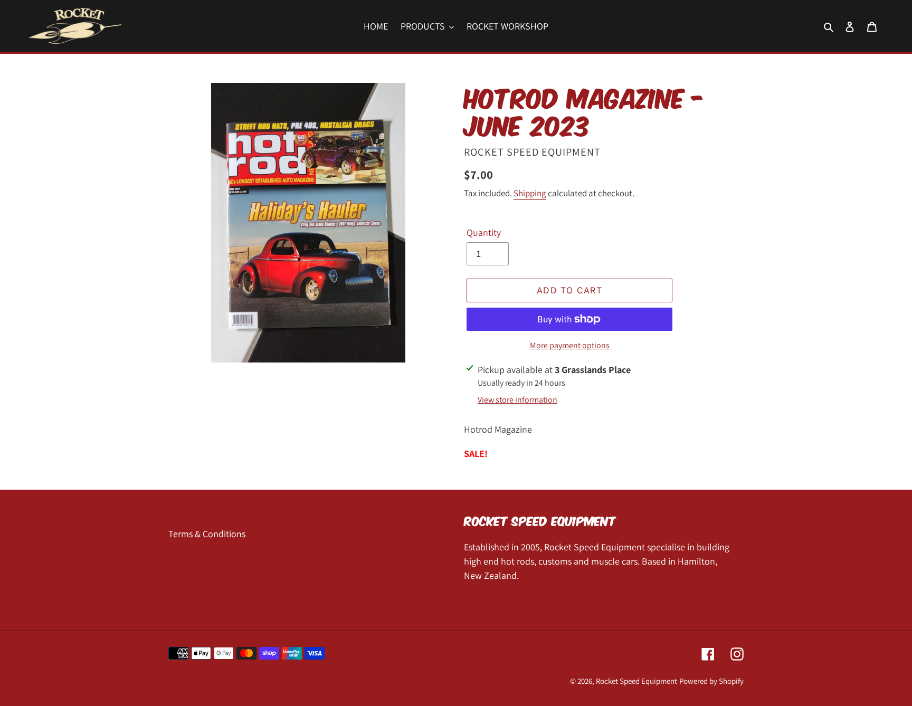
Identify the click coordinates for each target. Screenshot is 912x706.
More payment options (570, 345)
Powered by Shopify (711, 681)
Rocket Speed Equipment (636, 681)
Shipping (530, 193)
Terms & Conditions (206, 534)
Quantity (484, 232)
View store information (517, 399)
